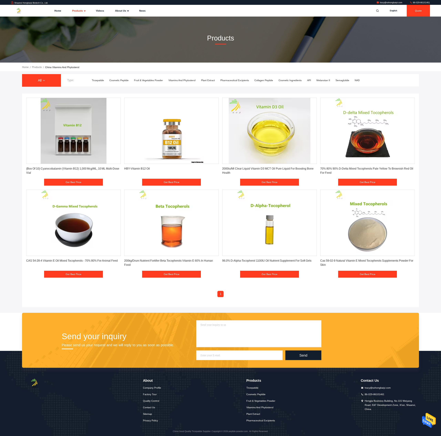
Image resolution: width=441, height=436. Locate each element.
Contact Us (149, 407)
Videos (100, 10)
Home (57, 10)
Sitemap (147, 414)
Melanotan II (323, 80)
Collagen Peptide (263, 80)
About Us (121, 10)
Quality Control (151, 400)
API (309, 80)
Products (78, 10)
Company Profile (152, 387)
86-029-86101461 (421, 2)
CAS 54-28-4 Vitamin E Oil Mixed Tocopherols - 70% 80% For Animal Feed (72, 260)
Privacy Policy (150, 420)
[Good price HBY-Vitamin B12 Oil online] (171, 131)
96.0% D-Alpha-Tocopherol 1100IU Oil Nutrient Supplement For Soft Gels (266, 260)
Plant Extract (208, 80)
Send (303, 355)
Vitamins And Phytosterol (182, 80)
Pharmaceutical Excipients (234, 80)
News (142, 10)
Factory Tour (150, 394)
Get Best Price (73, 182)
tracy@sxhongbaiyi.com (391, 2)
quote (418, 10)
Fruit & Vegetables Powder (148, 80)
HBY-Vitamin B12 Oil (137, 168)
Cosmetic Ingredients (290, 80)
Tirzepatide (98, 80)
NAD (357, 80)
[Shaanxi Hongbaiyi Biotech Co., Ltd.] (22, 11)
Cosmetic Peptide (119, 80)
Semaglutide (342, 80)
